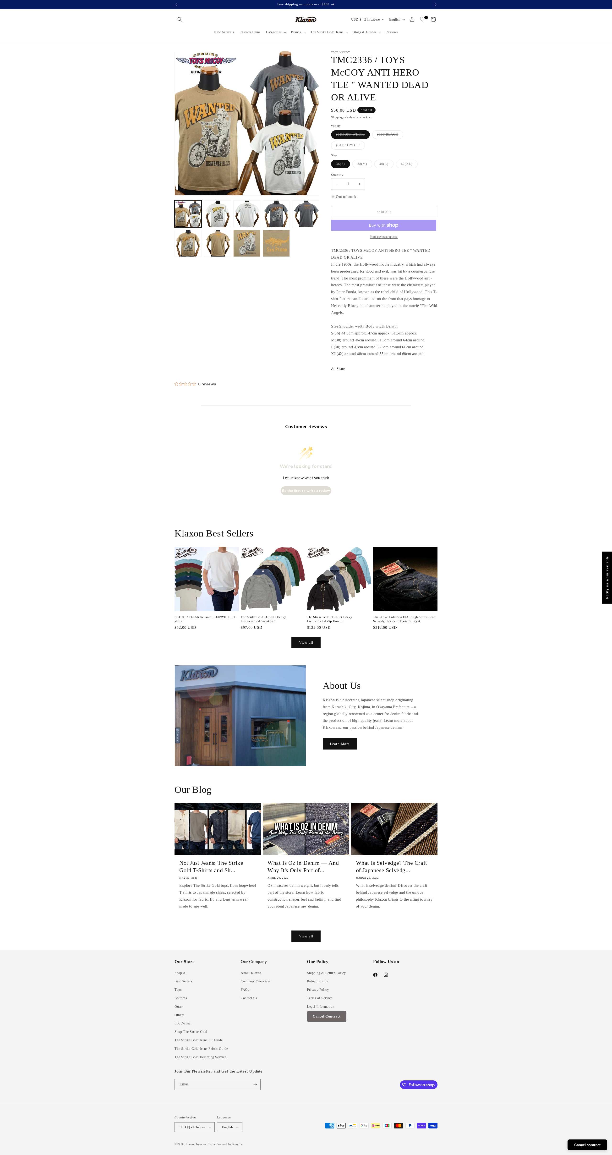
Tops (178, 989)
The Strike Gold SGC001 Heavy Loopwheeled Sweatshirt (263, 619)
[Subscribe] (255, 1084)
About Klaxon (251, 973)
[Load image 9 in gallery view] (276, 243)
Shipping (337, 117)
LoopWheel (183, 1023)
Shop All (181, 973)
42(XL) (409, 165)
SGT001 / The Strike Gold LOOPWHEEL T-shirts (205, 619)
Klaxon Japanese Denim (201, 1144)
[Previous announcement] (176, 4)
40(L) (386, 165)
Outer (179, 1006)
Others (179, 1015)
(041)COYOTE (350, 146)
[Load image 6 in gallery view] (188, 243)
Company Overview (255, 981)
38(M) (364, 165)
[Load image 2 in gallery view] (217, 213)
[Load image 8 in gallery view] (246, 243)
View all (306, 642)
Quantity (337, 174)
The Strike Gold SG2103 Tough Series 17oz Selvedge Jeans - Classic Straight (404, 619)
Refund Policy (317, 981)
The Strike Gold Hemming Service (200, 1057)
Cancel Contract (327, 1016)
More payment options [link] (384, 236)
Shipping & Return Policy (326, 973)
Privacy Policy (318, 989)
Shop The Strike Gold (191, 1032)
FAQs (245, 989)
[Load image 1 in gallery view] (188, 213)
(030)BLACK (390, 135)
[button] (180, 19)
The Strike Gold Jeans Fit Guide (199, 1040)
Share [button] (341, 369)
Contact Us (249, 998)
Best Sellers (183, 981)
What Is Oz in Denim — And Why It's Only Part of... (303, 866)
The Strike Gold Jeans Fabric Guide (201, 1049)
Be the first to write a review (306, 490)
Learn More (340, 744)
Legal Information (320, 1006)
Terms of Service (320, 998)
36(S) (343, 165)
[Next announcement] (436, 4)
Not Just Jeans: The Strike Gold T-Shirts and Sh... (211, 866)
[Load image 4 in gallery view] (276, 213)
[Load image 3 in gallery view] (246, 213)
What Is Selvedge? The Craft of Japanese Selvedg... (391, 866)
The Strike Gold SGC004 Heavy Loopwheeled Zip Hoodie (329, 619)
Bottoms (181, 998)
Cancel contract (587, 1145)
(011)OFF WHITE (353, 135)
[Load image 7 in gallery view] (217, 243)
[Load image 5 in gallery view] (305, 213)
